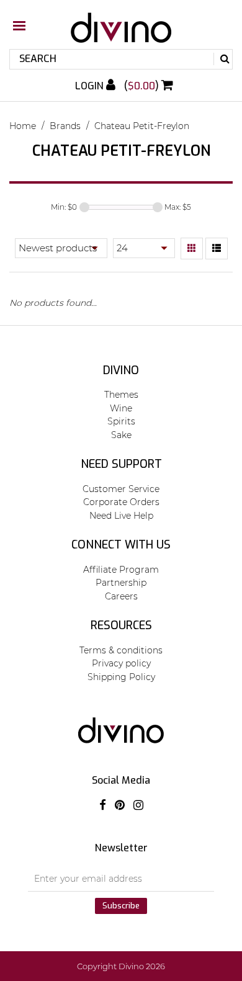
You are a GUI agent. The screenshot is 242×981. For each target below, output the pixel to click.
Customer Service (121, 489)
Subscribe (121, 905)
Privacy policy (121, 663)
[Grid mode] (192, 249)
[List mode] (216, 249)
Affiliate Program (121, 569)
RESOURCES (121, 625)
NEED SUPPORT (121, 464)
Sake (121, 435)
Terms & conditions (121, 650)
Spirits (121, 421)
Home (22, 126)
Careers (121, 596)
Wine (121, 408)
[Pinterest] (120, 805)
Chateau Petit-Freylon (141, 126)
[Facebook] (102, 805)
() (142, 85)
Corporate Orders (121, 502)
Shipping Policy (121, 677)
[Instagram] (138, 805)
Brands (65, 126)
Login (90, 85)
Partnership (121, 582)
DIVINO (121, 370)
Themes (121, 394)
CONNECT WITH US (121, 544)
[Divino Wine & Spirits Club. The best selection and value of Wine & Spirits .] (121, 34)
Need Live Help (121, 515)
